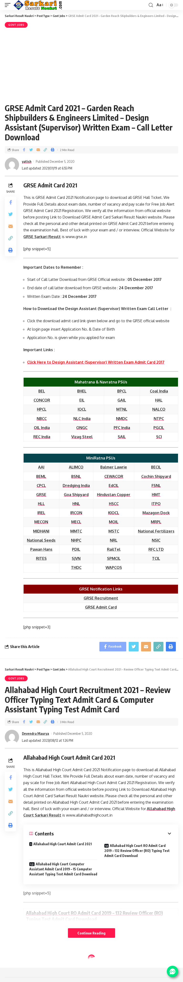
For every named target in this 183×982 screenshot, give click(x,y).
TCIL (156, 558)
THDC (76, 567)
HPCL (41, 409)
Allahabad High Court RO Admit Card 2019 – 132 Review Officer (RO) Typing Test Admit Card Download (137, 851)
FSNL (156, 485)
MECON (41, 521)
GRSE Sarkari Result (42, 236)
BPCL (122, 391)
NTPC (159, 418)
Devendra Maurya (35, 733)
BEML (41, 476)
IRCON (76, 512)
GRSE (41, 494)
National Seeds (41, 540)
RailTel (114, 549)
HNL (76, 503)
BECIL (156, 467)
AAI (41, 467)
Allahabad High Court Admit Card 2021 (62, 844)
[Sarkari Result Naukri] (38, 5)
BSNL (76, 476)
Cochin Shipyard (156, 476)
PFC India (122, 427)
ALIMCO (76, 467)
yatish (26, 161)
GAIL (121, 400)
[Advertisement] (91, 64)
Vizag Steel (82, 436)
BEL (41, 391)
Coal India (159, 391)
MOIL (113, 521)
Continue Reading (91, 933)
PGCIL (158, 427)
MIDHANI (41, 531)
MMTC (76, 531)
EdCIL (114, 485)
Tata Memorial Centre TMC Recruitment (63, 967)
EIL (82, 400)
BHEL (81, 391)
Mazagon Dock (156, 512)
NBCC (42, 418)
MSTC (113, 531)
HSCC (114, 503)
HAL (159, 400)
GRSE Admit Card (101, 607)
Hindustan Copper (113, 494)
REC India (41, 436)
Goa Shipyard (76, 494)
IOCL (82, 409)
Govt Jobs (16, 24)
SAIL (122, 436)
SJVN (76, 558)
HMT (156, 494)
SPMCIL (114, 558)
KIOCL (113, 512)
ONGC (81, 427)
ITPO (156, 503)
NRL (113, 540)
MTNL (121, 409)
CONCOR (42, 400)
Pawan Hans (41, 549)
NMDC (121, 418)
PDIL (76, 549)
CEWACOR (113, 476)
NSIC (156, 540)
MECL (76, 521)
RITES (41, 558)
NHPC (76, 540)
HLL (41, 503)
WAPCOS (114, 567)
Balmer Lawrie (113, 467)
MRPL (156, 521)
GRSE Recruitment (101, 598)
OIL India (42, 427)
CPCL (41, 485)
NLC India (82, 418)
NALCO (158, 409)
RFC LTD (156, 549)
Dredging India (76, 485)
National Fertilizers (156, 531)
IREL (41, 512)
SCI (159, 436)
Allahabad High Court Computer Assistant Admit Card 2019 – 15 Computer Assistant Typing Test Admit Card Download (63, 869)
